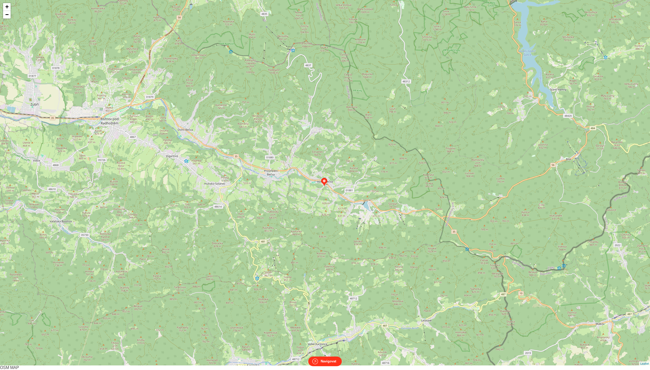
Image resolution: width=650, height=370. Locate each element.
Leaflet (644, 363)
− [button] (7, 14)
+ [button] (7, 7)
